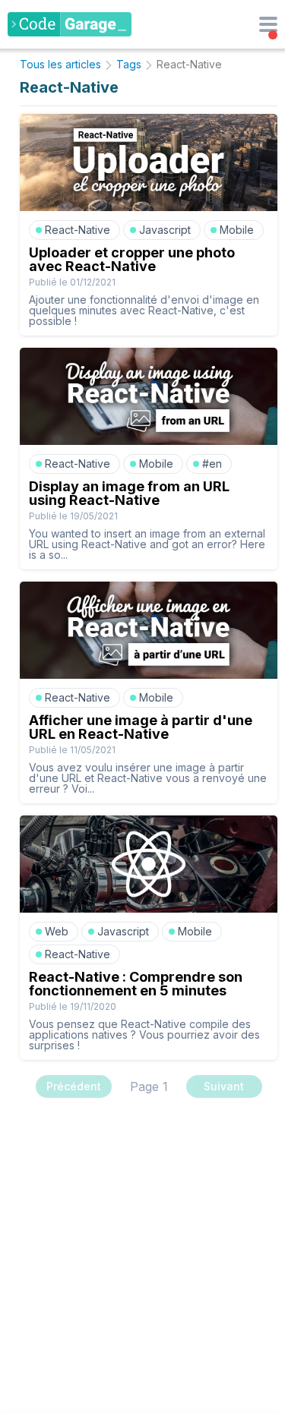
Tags (128, 64)
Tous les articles (60, 64)
